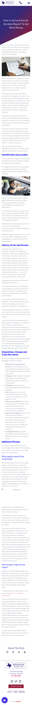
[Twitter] (16, 681)
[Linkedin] (20, 681)
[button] (29, 3)
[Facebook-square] (12, 681)
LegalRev (18, 701)
